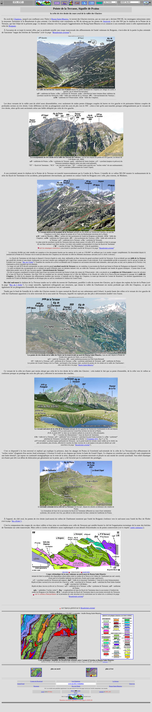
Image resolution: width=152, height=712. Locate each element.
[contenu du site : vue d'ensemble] (64, 4)
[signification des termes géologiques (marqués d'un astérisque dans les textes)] (84, 4)
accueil (42, 691)
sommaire (101, 691)
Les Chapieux (76, 681)
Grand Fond (20, 684)
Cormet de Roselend (36, 681)
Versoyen (106, 21)
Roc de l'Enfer (76, 686)
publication (105, 661)
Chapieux (17, 19)
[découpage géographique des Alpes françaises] (71, 1)
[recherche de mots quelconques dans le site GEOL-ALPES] (99, 2)
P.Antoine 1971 (92, 439)
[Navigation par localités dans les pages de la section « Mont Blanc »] (146, 4)
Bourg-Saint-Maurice (59, 19)
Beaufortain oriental (61, 32)
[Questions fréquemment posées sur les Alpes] (77, 2)
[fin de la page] (1, 2)
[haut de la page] (150, 2)
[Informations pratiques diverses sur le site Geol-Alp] (57, 3)
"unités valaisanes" (136, 528)
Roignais (12, 26)
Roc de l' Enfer (28, 262)
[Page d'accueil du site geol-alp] (43, 2)
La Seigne (116, 681)
